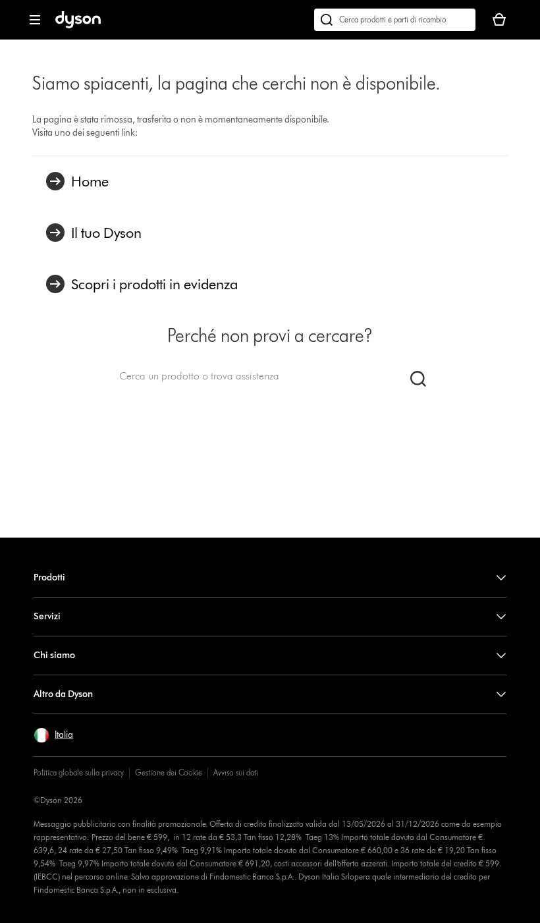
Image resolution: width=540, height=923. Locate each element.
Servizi (47, 616)
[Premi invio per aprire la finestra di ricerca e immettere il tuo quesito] (394, 20)
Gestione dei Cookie (168, 772)
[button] (53, 735)
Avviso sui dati (235, 772)
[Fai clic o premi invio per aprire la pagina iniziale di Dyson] (78, 25)
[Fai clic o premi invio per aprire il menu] (34, 19)
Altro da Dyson (63, 694)
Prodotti (49, 577)
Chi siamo (54, 655)
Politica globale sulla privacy (79, 772)
